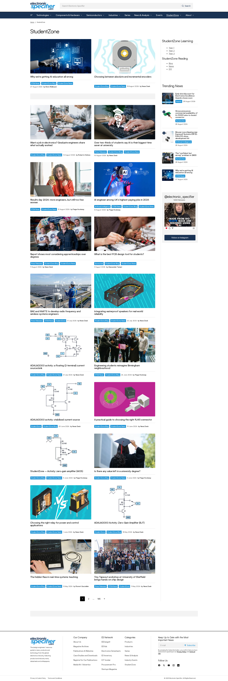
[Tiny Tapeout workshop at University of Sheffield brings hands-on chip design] (124, 556)
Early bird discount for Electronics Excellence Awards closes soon (184, 96)
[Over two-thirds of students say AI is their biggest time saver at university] (124, 122)
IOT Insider (105, 660)
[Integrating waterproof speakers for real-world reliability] (124, 291)
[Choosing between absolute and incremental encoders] (124, 56)
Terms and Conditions (55, 678)
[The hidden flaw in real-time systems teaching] (60, 556)
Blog (171, 63)
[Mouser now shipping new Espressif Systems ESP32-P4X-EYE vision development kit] (167, 136)
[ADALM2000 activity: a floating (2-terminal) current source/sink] (60, 345)
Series (127, 651)
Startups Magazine (109, 669)
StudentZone (60, 321)
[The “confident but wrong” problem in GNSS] (167, 158)
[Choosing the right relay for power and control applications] (60, 502)
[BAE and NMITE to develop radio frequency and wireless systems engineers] (60, 291)
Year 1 (171, 48)
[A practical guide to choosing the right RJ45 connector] (124, 399)
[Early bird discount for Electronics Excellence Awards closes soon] (167, 98)
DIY (170, 69)
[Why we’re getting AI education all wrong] (60, 56)
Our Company (80, 637)
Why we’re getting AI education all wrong (184, 171)
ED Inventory (106, 655)
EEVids (104, 646)
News (171, 66)
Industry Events (131, 660)
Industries (129, 646)
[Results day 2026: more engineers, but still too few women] (60, 179)
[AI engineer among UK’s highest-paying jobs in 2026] (124, 179)
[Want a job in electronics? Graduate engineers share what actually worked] (60, 122)
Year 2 (172, 50)
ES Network (107, 637)
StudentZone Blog (49, 83)
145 (98, 599)
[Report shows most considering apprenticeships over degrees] (60, 234)
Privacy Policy (181, 652)
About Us (77, 642)
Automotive (180, 121)
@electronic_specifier (179, 196)
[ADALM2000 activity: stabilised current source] (60, 399)
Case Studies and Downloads (85, 655)
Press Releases (100, 152)
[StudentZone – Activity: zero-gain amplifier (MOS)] (60, 451)
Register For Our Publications (85, 660)
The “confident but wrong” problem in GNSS (185, 154)
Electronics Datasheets (111, 651)
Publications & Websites (83, 651)
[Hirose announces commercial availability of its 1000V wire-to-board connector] (167, 115)
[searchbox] (120, 6)
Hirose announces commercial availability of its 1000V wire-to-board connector (186, 114)
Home (32, 22)
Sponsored (99, 263)
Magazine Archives (81, 646)
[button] (31, 15)
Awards (178, 101)
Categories (130, 637)
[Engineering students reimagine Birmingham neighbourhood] (124, 345)
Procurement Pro (108, 664)
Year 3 (172, 53)
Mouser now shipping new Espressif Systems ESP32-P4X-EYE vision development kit (186, 135)
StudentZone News (65, 83)
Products (128, 642)
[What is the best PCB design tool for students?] (124, 234)
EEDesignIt (105, 642)
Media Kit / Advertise (81, 664)
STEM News (35, 83)
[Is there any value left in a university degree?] (124, 451)
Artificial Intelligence (102, 206)
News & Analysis (131, 655)
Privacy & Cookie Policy (38, 678)
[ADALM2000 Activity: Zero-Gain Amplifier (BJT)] (124, 502)
